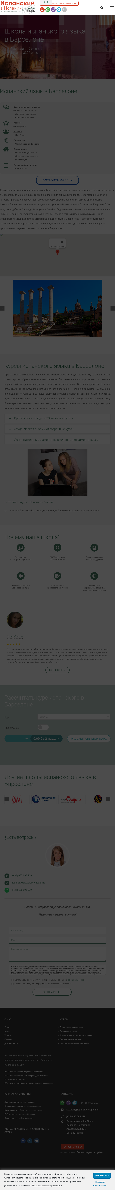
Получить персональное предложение (60, 3)
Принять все (102, 1175)
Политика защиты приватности (47, 1185)
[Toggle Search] (101, 7)
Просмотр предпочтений (100, 1184)
